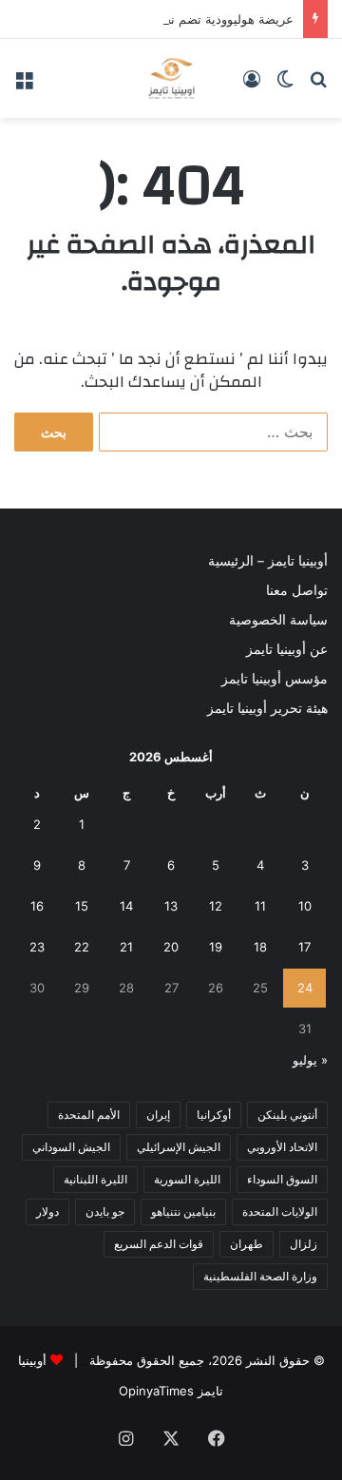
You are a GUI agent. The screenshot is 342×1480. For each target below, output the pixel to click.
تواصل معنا (297, 590)
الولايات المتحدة (279, 1211)
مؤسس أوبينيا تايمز (274, 678)
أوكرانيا (214, 1114)
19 (215, 946)
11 (260, 905)
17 (304, 946)
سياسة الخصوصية (278, 619)
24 (305, 987)
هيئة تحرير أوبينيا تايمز (267, 708)
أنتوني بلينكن (287, 1114)
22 (81, 946)
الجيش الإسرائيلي (178, 1147)
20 (171, 946)
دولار (47, 1211)
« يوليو (310, 1059)
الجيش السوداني (71, 1147)
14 (126, 905)
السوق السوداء (282, 1179)
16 (37, 905)
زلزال (303, 1244)
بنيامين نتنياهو (183, 1211)
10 (305, 905)
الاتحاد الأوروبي (282, 1147)
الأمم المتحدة (89, 1114)
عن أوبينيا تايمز (287, 649)
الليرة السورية (187, 1179)
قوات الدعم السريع (158, 1244)
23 (37, 946)
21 (126, 946)
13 (171, 905)
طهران (246, 1244)
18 (260, 946)
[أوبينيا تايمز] (171, 78)
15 (81, 905)
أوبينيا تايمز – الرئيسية (268, 560)
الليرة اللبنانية (95, 1179)
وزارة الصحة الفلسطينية (260, 1276)
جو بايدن (105, 1211)
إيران (158, 1114)
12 (215, 905)
